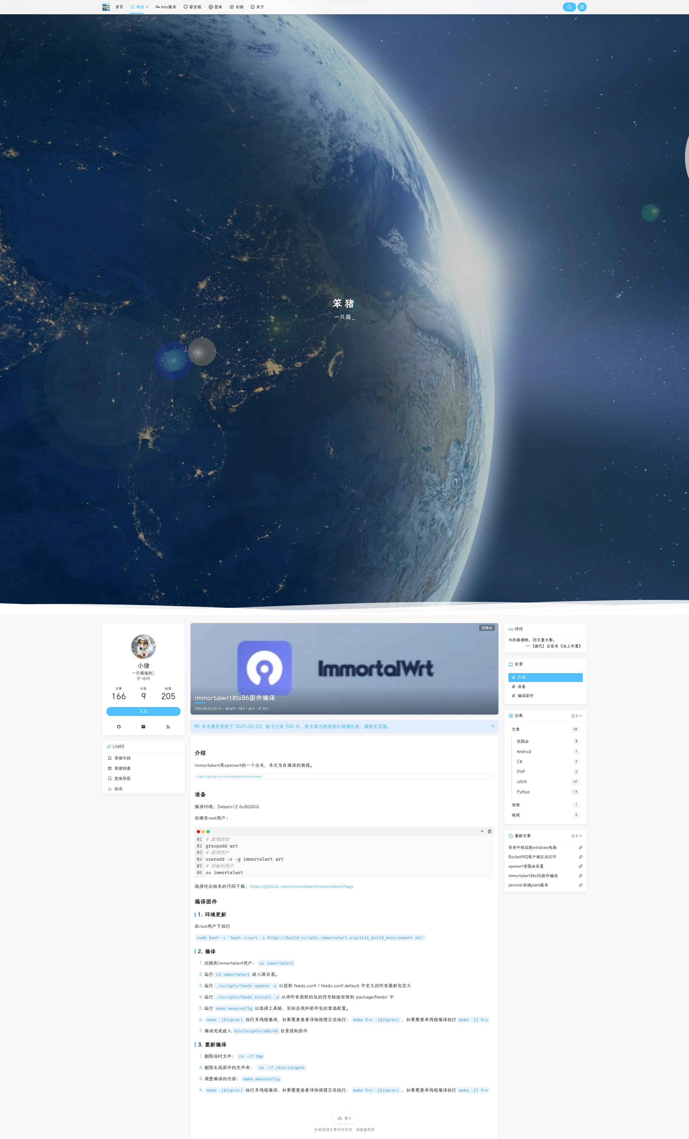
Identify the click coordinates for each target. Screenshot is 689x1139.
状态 (117, 788)
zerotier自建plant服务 (528, 885)
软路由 (487, 628)
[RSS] (168, 726)
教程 (140, 7)
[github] (118, 726)
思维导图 (121, 778)
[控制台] (582, 7)
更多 (575, 716)
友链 (239, 7)
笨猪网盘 (121, 768)
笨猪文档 (121, 758)
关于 (260, 7)
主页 (143, 711)
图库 (218, 7)
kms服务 (168, 7)
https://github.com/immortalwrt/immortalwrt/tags (301, 886)
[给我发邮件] (143, 726)
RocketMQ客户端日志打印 (532, 857)
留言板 (195, 7)
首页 (119, 7)
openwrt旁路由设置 (526, 866)
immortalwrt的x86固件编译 (533, 875)
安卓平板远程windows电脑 (532, 847)
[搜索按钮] (569, 7)
